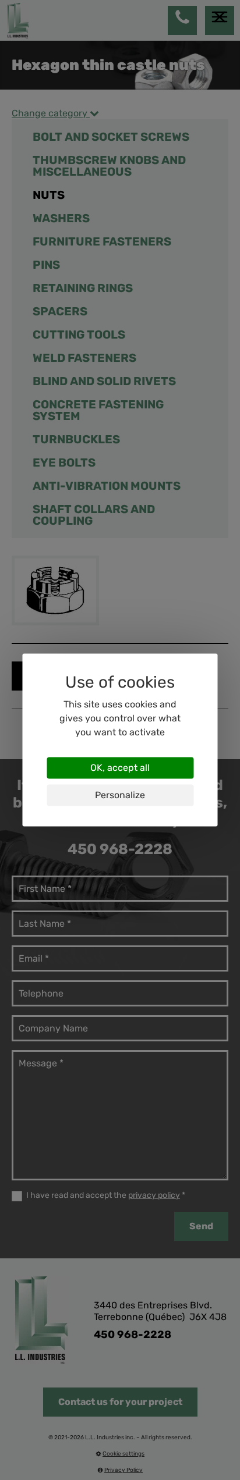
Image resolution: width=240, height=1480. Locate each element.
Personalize (120, 795)
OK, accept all (120, 767)
